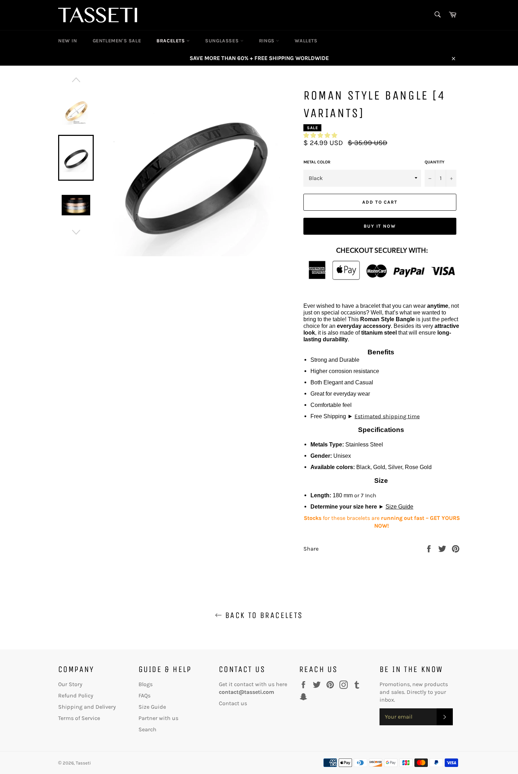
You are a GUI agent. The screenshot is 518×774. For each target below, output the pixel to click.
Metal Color (317, 162)
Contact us (233, 703)
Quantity (434, 162)
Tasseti (83, 763)
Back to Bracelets (262, 615)
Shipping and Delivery (87, 706)
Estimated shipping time (387, 416)
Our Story (70, 684)
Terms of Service (79, 718)
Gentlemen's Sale (117, 41)
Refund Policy (75, 695)
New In (67, 41)
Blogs (145, 684)
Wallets (306, 41)
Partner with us (158, 718)
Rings (267, 41)
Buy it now (380, 226)
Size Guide (399, 507)
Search (147, 729)
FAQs (144, 695)
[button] (320, 135)
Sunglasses (222, 41)
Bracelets (171, 41)
